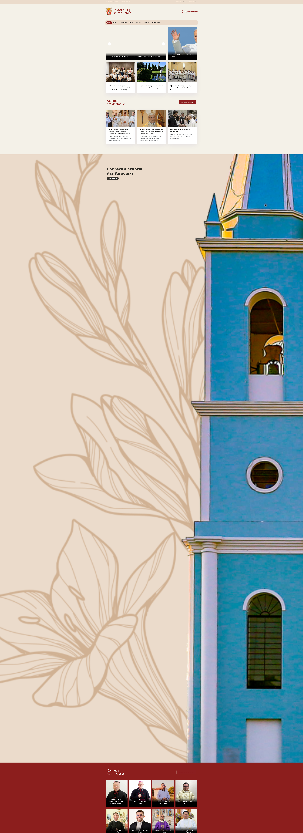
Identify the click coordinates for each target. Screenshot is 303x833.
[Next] (163, 43)
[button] (184, 11)
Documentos (156, 22)
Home (109, 22)
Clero (131, 22)
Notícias (146, 22)
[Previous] (109, 43)
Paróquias (124, 22)
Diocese (115, 22)
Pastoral (139, 22)
